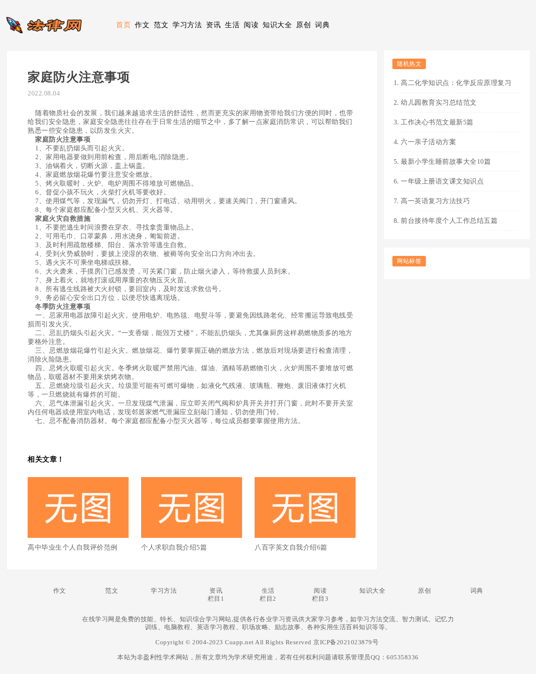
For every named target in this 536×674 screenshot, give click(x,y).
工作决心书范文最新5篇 (437, 122)
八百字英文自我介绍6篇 (291, 547)
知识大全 (277, 25)
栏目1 (216, 598)
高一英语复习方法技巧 (435, 200)
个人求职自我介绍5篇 (174, 547)
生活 (232, 25)
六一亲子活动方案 (428, 141)
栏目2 (268, 598)
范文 (161, 25)
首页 (123, 25)
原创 (303, 25)
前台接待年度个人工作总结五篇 (449, 220)
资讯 (213, 25)
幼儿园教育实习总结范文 (439, 102)
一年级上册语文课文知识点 (442, 181)
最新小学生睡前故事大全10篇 (446, 161)
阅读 (251, 25)
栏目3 (320, 598)
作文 (142, 25)
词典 (322, 25)
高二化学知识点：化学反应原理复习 (456, 82)
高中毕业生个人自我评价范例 (73, 547)
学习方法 (187, 25)
